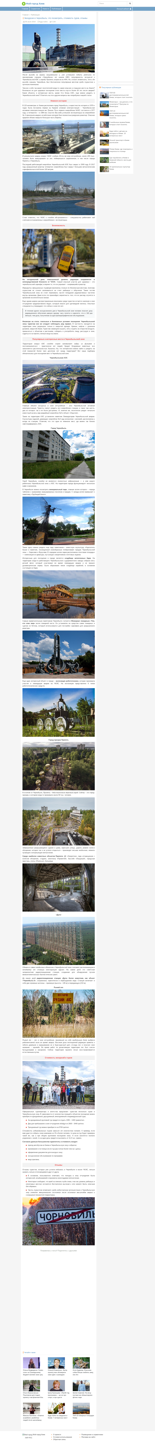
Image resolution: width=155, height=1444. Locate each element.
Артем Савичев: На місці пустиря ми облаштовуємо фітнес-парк (82, 1395)
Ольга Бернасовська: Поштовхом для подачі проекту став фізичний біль (33, 1395)
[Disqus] (58, 1317)
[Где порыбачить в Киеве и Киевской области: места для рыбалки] (104, 160)
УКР (26, 1438)
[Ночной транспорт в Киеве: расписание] (104, 142)
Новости (46, 9)
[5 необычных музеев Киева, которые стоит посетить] (104, 125)
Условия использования (62, 1437)
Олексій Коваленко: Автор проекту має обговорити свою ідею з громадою (57, 1372)
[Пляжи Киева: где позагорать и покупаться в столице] (104, 151)
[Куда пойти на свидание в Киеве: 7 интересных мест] (56, 1408)
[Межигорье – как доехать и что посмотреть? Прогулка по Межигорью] (104, 104)
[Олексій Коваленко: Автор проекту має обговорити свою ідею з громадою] (56, 1363)
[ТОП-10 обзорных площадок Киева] (81, 1408)
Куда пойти (43, 22)
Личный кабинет (123, 9)
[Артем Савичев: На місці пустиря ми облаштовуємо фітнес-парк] (81, 1385)
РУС (30, 1438)
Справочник (35, 9)
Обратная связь (59, 1439)
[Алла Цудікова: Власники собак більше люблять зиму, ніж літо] (81, 1363)
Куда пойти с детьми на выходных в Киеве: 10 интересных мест (118, 133)
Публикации (56, 9)
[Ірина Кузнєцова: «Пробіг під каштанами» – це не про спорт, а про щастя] (56, 1385)
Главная (25, 9)
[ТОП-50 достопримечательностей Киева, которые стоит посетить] (104, 95)
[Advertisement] (58, 1269)
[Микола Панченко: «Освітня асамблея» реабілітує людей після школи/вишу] (31, 1408)
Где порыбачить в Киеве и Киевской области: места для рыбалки (120, 160)
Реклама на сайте (88, 1437)
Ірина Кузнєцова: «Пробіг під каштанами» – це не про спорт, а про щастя (58, 1395)
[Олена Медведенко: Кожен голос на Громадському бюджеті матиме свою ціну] (31, 1363)
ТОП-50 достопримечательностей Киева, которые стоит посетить (120, 95)
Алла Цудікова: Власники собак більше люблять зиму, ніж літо (83, 1372)
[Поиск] (130, 3)
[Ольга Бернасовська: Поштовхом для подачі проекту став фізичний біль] (31, 1385)
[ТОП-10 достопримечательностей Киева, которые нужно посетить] (104, 113)
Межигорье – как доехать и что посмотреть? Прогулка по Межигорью (120, 104)
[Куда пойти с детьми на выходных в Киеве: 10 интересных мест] (104, 133)
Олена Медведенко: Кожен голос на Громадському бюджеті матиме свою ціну (33, 1372)
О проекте (57, 1434)
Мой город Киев (35, 3)
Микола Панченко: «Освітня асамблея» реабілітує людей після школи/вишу (33, 1418)
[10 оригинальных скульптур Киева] (104, 169)
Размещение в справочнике (92, 1434)
